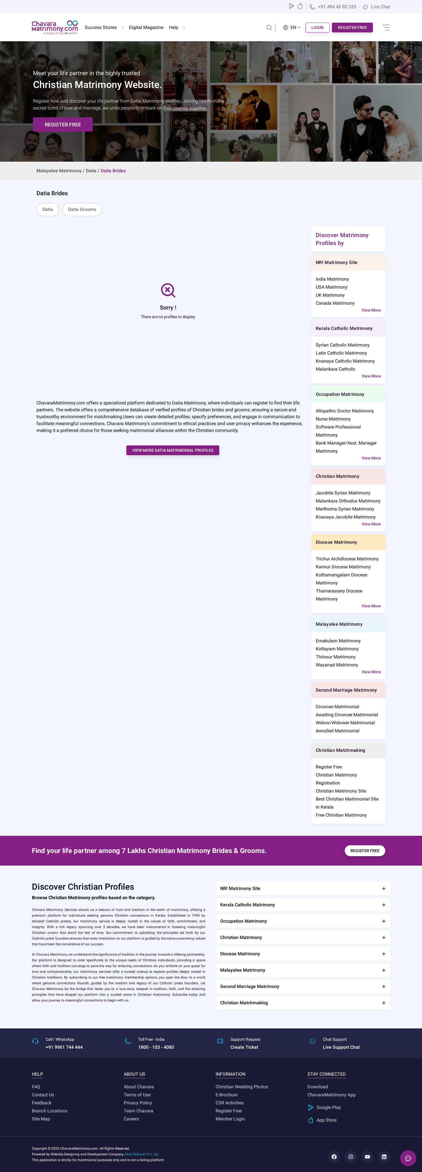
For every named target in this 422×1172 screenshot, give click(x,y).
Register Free (229, 1111)
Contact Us (43, 1094)
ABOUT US (134, 1074)
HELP (37, 1074)
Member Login (230, 1119)
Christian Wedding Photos (242, 1086)
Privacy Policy (138, 1103)
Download (317, 1086)
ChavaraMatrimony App (331, 1094)
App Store (326, 1120)
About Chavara (139, 1086)
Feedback (41, 1103)
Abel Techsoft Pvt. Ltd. (142, 1154)
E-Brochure (226, 1094)
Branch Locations (49, 1111)
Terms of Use (137, 1094)
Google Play (329, 1107)
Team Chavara (138, 1111)
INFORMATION (230, 1074)
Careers (131, 1119)
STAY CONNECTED (326, 1074)
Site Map (41, 1119)
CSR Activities (230, 1103)
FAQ (36, 1086)
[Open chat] (408, 1158)
